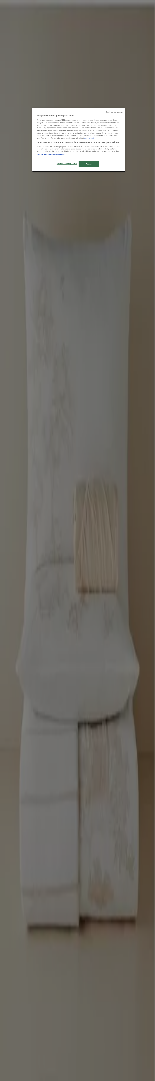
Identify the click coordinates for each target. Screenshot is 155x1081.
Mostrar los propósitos (67, 164)
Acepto (89, 164)
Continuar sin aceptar (114, 112)
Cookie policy (89, 138)
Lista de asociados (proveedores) (51, 154)
